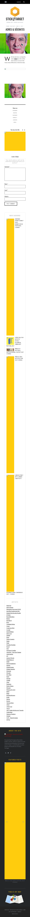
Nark (7, 676)
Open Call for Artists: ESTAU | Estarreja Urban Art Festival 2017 (14, 342)
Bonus (8, 618)
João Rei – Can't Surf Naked (13, 652)
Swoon (8, 701)
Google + (15, 117)
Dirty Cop (9, 633)
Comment (7, 167)
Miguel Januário (10, 669)
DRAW (8, 635)
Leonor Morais (10, 658)
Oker (7, 682)
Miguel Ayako (10, 667)
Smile (7, 697)
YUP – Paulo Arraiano (12, 718)
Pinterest (15, 115)
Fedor (8, 641)
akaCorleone (9, 607)
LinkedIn (15, 119)
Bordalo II (9, 620)
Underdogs (9, 712)
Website (6, 196)
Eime (7, 637)
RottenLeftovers (10, 695)
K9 (7, 656)
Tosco (8, 708)
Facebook (15, 110)
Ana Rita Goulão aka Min (13, 611)
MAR (7, 661)
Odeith (8, 680)
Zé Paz (8, 719)
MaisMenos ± (10, 660)
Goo (7, 648)
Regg (7, 693)
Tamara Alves (10, 703)
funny (7, 26)
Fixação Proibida (10, 645)
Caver (8, 626)
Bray (7, 622)
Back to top (14, 913)
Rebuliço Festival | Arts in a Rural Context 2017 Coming (15, 351)
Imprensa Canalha (11, 650)
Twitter (15, 112)
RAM (7, 691)
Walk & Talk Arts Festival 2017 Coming (19, 358)
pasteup (12, 26)
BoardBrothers (10, 616)
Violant (8, 716)
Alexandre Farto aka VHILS (13, 609)
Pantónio (8, 684)
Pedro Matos (9, 686)
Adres (15, 58)
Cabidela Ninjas (10, 624)
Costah (8, 630)
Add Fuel (8, 605)
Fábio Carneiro (10, 639)
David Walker (10, 631)
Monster (8, 671)
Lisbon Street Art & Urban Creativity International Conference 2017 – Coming (14, 535)
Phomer (8, 688)
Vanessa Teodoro (11, 714)
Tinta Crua (9, 706)
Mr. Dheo (8, 674)
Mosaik (8, 673)
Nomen (8, 678)
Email (15, 122)
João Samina (9, 654)
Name (6, 184)
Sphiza (8, 699)
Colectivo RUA (10, 628)
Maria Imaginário (11, 663)
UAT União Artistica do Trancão (14, 710)
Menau (8, 665)
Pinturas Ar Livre (10, 689)
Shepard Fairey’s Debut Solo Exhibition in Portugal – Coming (19, 223)
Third (7, 704)
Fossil (7, 646)
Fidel (7, 643)
